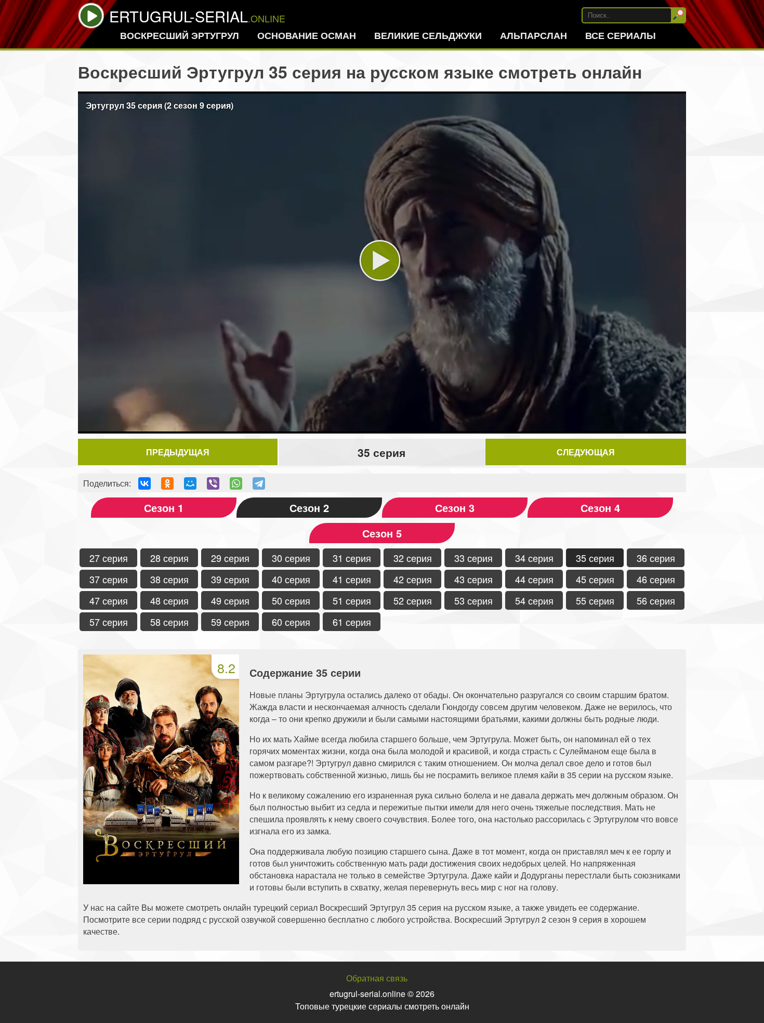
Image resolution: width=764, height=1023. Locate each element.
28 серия (169, 558)
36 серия (656, 558)
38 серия (169, 579)
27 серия (108, 558)
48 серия (169, 600)
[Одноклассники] (167, 483)
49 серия (230, 600)
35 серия (595, 558)
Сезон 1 (163, 507)
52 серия (412, 600)
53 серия (473, 600)
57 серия (108, 621)
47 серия (108, 600)
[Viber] (213, 483)
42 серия (412, 579)
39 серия (230, 579)
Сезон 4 (600, 507)
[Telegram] (259, 483)
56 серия (656, 600)
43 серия (473, 579)
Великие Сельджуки (428, 35)
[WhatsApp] (236, 483)
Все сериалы (620, 35)
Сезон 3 (455, 507)
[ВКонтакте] (144, 483)
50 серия (291, 600)
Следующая (586, 452)
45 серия (595, 579)
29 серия (230, 558)
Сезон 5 (382, 533)
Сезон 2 (309, 507)
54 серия (534, 600)
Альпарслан (533, 35)
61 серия (352, 621)
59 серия (230, 621)
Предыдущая (177, 452)
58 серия (169, 621)
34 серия (534, 558)
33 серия (473, 558)
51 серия (352, 600)
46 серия (656, 579)
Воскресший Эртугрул (179, 35)
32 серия (412, 558)
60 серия (291, 621)
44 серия (534, 579)
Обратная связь (376, 978)
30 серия (291, 558)
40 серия (291, 579)
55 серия (595, 600)
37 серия (108, 579)
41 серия (352, 579)
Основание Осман (306, 35)
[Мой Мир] (190, 483)
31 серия (352, 558)
